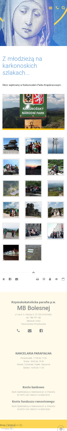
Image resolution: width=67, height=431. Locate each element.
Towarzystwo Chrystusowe (33, 324)
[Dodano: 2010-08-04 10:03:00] (62, 279)
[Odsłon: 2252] (55, 279)
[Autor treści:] (49, 279)
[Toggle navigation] (50, 8)
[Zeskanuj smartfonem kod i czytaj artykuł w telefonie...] (42, 279)
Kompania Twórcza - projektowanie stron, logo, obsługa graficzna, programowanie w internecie (7, 427)
